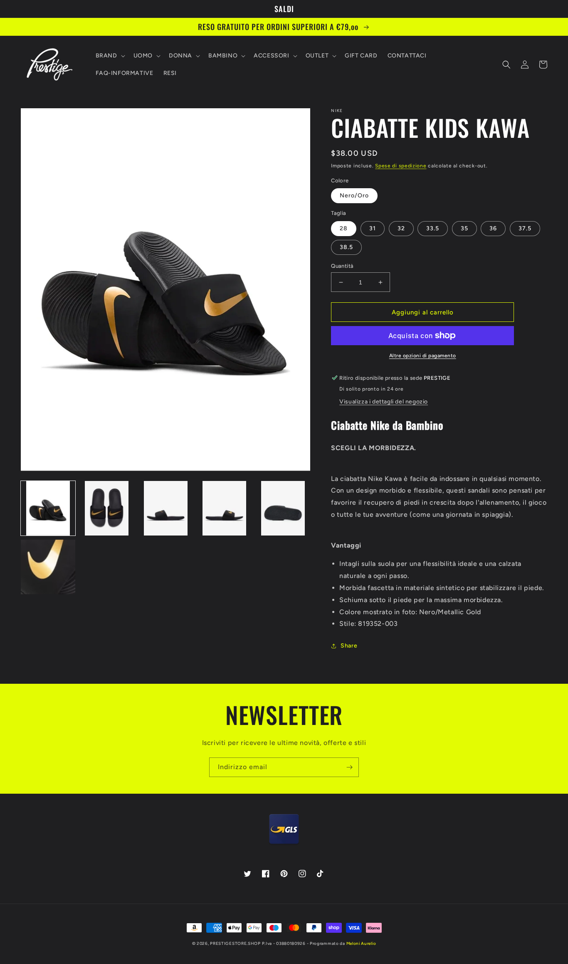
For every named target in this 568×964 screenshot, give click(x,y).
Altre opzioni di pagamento (422, 356)
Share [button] (349, 645)
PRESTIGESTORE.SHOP (235, 943)
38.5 (346, 247)
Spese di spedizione (400, 166)
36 (493, 228)
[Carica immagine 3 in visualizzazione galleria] (165, 508)
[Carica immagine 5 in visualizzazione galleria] (283, 508)
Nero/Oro (354, 195)
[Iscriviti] (349, 767)
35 (464, 228)
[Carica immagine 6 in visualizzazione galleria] (48, 567)
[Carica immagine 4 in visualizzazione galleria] (224, 508)
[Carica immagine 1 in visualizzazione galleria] (48, 508)
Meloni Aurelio (361, 943)
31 (372, 228)
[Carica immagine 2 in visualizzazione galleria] (106, 508)
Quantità (342, 266)
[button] (109, 56)
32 (401, 228)
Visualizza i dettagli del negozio (383, 401)
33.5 (432, 228)
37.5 (525, 228)
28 (344, 228)
